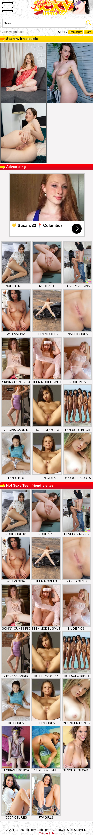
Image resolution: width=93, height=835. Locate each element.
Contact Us (47, 833)
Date (88, 31)
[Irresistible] (23, 73)
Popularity (76, 31)
